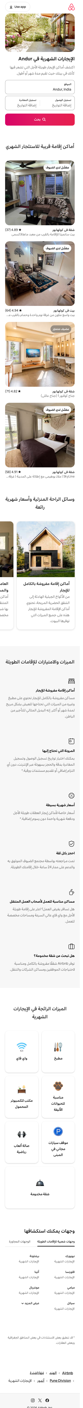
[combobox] (40, 89)
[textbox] (57, 105)
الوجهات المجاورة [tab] (19, 1241)
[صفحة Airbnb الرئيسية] (71, 7)
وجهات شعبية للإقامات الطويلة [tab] (56, 1241)
